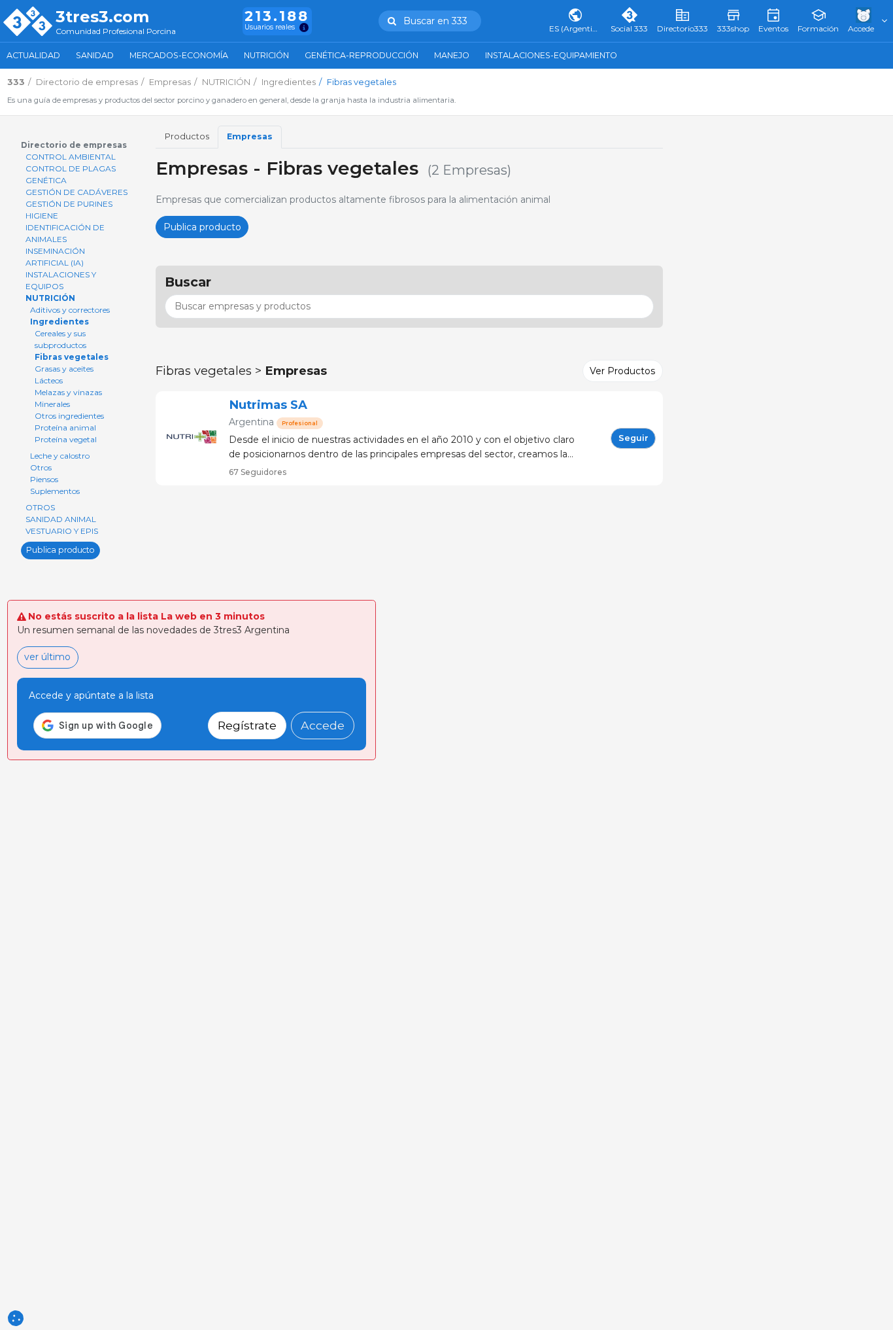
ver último (47, 657)
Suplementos (55, 491)
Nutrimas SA (268, 404)
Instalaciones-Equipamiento (551, 55)
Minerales (52, 404)
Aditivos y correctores (70, 310)
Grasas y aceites (64, 369)
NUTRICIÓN (50, 298)
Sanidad (95, 55)
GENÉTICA (46, 180)
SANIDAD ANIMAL (60, 519)
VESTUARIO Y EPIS (61, 531)
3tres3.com (102, 17)
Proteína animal (65, 427)
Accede (323, 725)
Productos (187, 136)
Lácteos (49, 380)
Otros (41, 467)
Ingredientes (59, 321)
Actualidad (33, 55)
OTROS (40, 507)
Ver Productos (622, 371)
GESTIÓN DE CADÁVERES (76, 192)
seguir (633, 438)
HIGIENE (41, 215)
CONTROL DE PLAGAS (70, 168)
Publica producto (60, 550)
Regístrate (247, 725)
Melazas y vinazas (68, 392)
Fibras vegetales (72, 357)
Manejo (451, 55)
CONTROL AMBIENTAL (70, 157)
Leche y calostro (60, 456)
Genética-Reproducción (361, 55)
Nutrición (266, 55)
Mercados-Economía (178, 55)
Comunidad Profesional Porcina (116, 31)
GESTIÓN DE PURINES (68, 204)
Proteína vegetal (66, 439)
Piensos (44, 479)
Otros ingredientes (69, 416)
